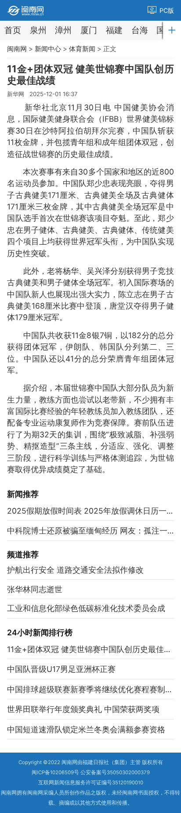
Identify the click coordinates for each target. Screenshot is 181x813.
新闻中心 (48, 49)
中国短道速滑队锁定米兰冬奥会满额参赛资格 (86, 729)
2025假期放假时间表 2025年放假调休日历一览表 (90, 510)
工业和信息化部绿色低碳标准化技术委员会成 (86, 608)
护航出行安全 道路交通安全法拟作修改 (75, 569)
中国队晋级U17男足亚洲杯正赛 (61, 669)
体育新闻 (82, 49)
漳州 (63, 30)
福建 (114, 30)
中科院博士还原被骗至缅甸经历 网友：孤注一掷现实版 (90, 530)
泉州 (38, 30)
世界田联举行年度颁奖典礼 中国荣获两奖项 (83, 709)
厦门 (88, 30)
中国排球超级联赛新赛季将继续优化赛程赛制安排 (90, 689)
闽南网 (17, 49)
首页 (12, 30)
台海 (139, 30)
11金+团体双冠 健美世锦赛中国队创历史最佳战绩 (90, 649)
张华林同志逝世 (34, 589)
